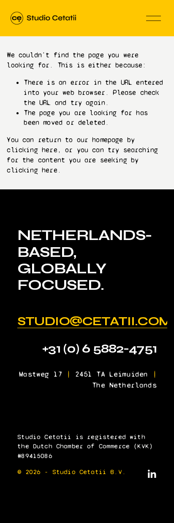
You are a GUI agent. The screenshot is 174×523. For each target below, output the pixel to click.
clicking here (32, 150)
